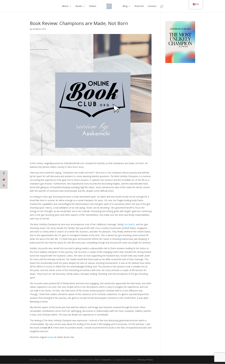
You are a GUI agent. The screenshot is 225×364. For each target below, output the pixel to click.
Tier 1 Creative (103, 359)
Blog (125, 6)
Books (79, 6)
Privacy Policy (145, 359)
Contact (152, 6)
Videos (92, 6)
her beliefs (130, 224)
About (65, 6)
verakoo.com (39, 28)
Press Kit (139, 6)
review (50, 337)
